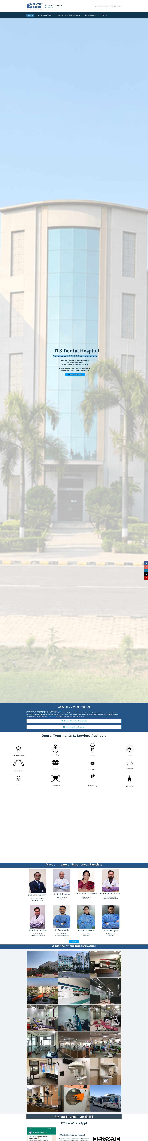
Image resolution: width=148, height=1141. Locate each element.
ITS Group (59, 711)
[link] (41, 1128)
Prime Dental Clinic (51, 716)
